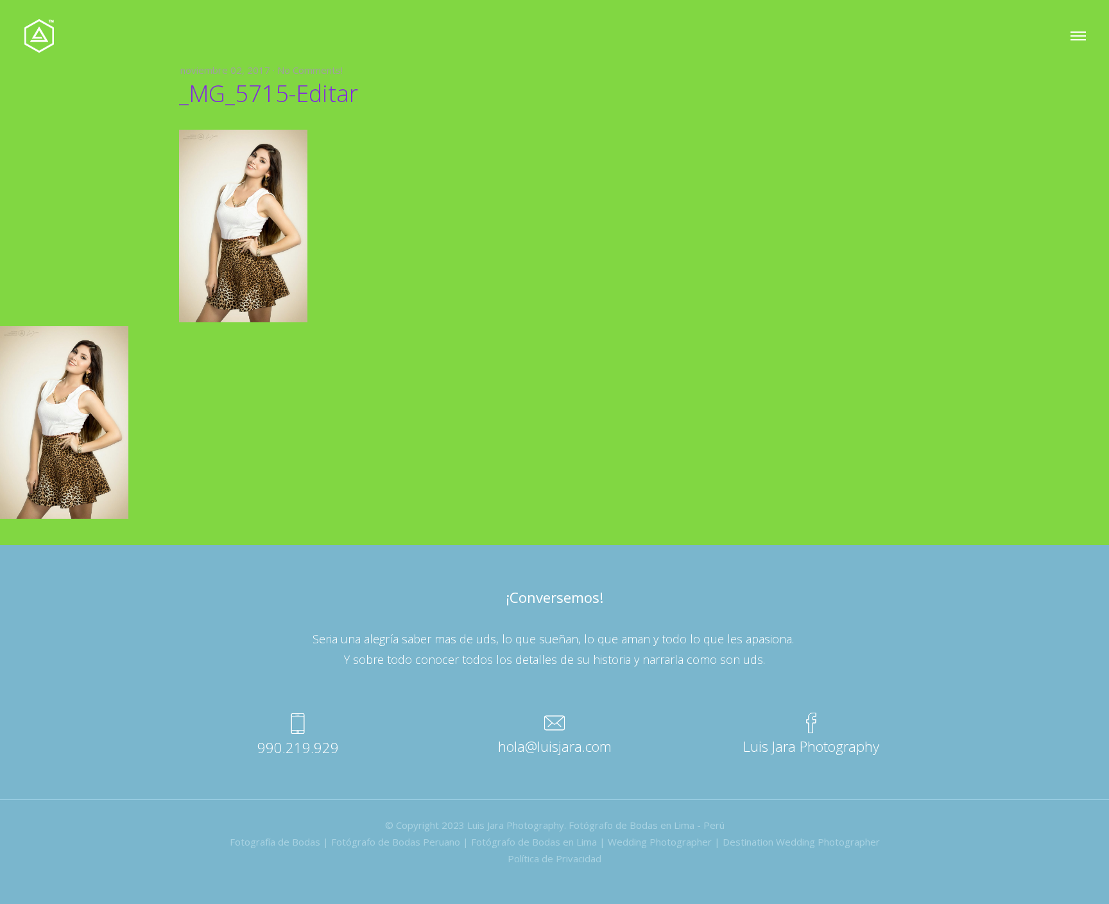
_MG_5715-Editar (268, 93)
